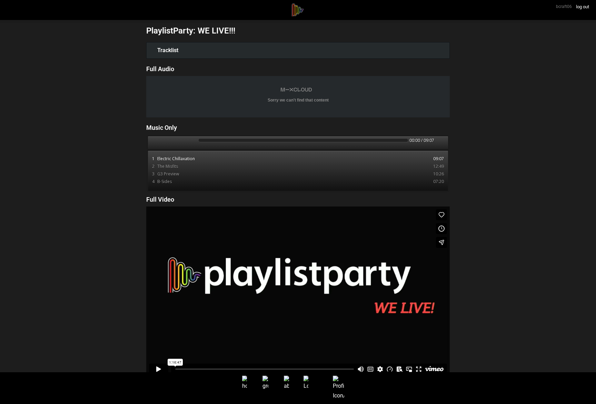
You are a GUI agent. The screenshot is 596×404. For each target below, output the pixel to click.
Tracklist (167, 50)
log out (582, 6)
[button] (298, 50)
